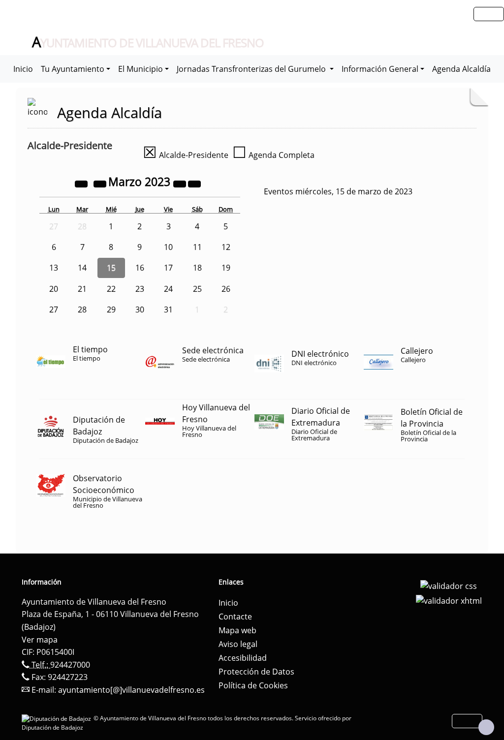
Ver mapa (40, 639)
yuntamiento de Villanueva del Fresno (148, 42)
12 (225, 247)
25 (197, 288)
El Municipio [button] (140, 68)
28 (82, 309)
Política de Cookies (253, 685)
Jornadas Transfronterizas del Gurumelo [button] (252, 68)
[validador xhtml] (449, 599)
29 (111, 309)
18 (197, 267)
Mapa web (237, 630)
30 (139, 309)
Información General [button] (380, 68)
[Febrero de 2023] (101, 183)
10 (168, 247)
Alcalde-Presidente (185, 155)
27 (53, 309)
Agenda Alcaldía (461, 68)
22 (111, 288)
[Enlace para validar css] (448, 585)
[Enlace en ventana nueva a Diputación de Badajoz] (58, 718)
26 (225, 288)
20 (53, 288)
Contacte (235, 616)
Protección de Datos (256, 671)
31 (168, 309)
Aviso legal (238, 644)
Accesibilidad (243, 657)
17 (168, 267)
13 (53, 267)
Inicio (23, 68)
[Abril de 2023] (194, 183)
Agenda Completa (273, 155)
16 (139, 267)
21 (82, 288)
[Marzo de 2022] (82, 183)
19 (225, 267)
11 (197, 247)
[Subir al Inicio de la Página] (486, 727)
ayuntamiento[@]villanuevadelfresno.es (131, 689)
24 (168, 288)
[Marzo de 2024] (180, 183)
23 (139, 288)
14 (82, 267)
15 (111, 267)
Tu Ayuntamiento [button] (72, 68)
